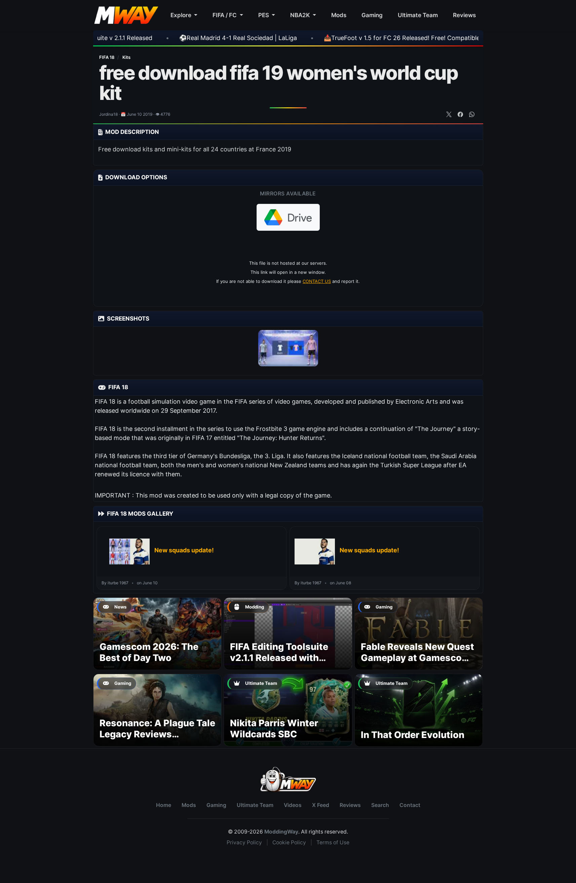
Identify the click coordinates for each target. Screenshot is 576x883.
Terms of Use (332, 842)
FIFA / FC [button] (225, 15)
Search (380, 805)
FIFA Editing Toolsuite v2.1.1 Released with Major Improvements (279, 658)
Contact (409, 805)
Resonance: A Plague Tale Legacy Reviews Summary (157, 734)
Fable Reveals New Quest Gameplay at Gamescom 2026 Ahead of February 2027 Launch (417, 663)
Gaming (372, 15)
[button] (288, 217)
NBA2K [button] (300, 15)
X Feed (320, 805)
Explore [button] (181, 15)
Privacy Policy (244, 842)
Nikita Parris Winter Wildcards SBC (274, 729)
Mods (338, 15)
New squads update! (184, 550)
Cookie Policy (289, 842)
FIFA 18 (107, 57)
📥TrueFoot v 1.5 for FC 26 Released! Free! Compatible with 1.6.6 (372, 37)
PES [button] (264, 15)
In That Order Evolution (412, 734)
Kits (126, 57)
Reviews (464, 15)
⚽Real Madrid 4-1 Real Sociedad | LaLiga (195, 37)
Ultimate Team (418, 15)
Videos (293, 805)
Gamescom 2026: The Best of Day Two (149, 652)
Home (163, 805)
